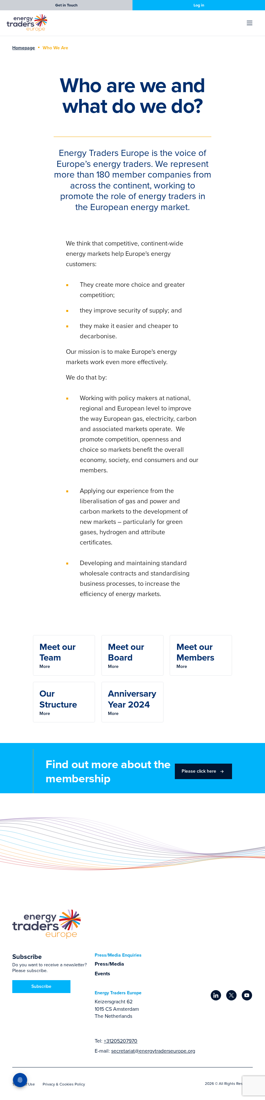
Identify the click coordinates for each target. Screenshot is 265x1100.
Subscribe (41, 986)
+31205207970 (120, 1040)
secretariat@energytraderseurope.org (153, 1050)
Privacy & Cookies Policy (64, 1084)
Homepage (23, 47)
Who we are (55, 47)
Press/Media (109, 964)
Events (102, 973)
